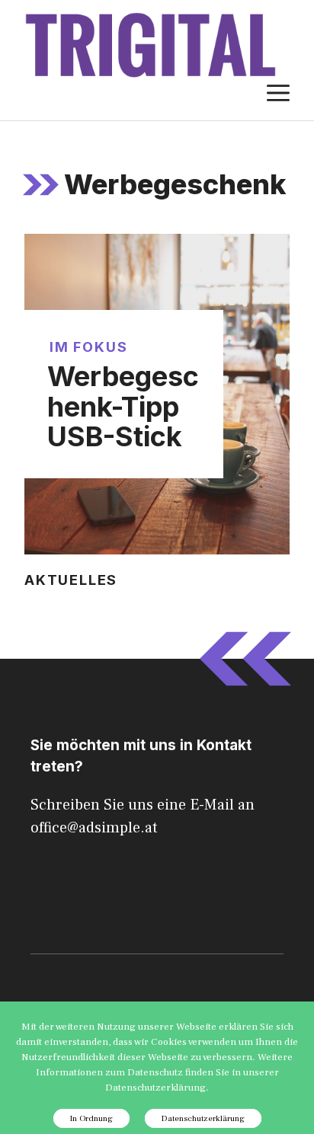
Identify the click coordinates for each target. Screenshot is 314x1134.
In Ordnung (91, 1118)
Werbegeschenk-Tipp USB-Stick (123, 406)
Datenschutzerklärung (203, 1118)
